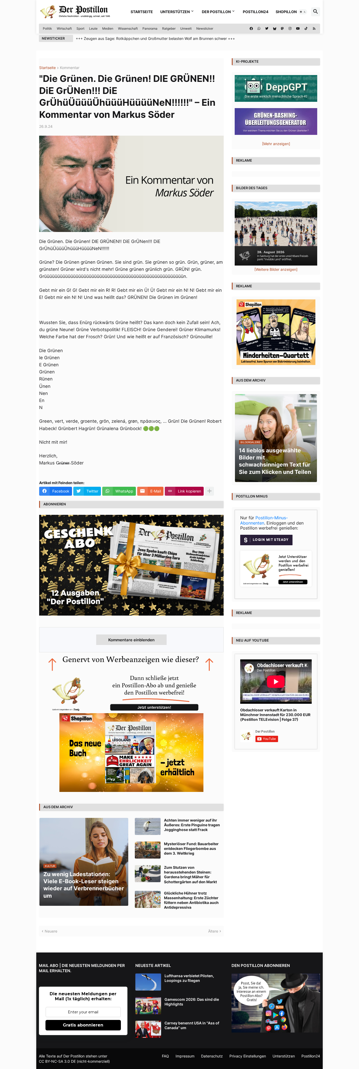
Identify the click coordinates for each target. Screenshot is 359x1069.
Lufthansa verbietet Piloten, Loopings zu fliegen (189, 978)
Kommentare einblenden (131, 639)
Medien (107, 28)
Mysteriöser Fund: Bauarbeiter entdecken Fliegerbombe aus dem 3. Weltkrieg (191, 848)
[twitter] (266, 29)
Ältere (213, 931)
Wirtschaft (64, 28)
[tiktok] (306, 29)
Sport (80, 28)
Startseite (142, 11)
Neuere (51, 931)
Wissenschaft (128, 28)
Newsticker (204, 28)
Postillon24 (255, 11)
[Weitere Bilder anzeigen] (276, 269)
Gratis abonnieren (83, 1025)
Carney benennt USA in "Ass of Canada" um (192, 1025)
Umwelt (186, 28)
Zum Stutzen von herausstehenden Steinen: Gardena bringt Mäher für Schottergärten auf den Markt (190, 874)
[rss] (314, 29)
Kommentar (69, 68)
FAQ (165, 1056)
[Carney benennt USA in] (148, 1029)
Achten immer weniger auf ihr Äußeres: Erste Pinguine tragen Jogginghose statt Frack (192, 825)
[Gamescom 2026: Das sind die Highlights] (148, 1005)
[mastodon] (282, 29)
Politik (47, 28)
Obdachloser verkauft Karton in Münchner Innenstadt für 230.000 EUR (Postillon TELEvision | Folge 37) (275, 715)
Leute (93, 28)
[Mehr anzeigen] (209, 491)
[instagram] (290, 29)
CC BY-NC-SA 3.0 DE (57, 1061)
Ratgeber (169, 28)
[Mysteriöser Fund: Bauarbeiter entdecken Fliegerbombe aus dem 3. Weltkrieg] (148, 850)
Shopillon (286, 11)
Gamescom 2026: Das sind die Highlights (192, 1001)
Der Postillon (216, 11)
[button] (302, 11)
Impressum (185, 1056)
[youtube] (298, 29)
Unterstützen (175, 11)
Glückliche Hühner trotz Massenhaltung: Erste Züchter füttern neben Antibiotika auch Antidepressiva (191, 900)
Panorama (149, 28)
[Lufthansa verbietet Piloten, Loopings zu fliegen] (148, 982)
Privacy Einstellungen (247, 1056)
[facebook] (251, 29)
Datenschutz (212, 1056)
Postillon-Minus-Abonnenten (264, 520)
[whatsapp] (259, 29)
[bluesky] (274, 28)
